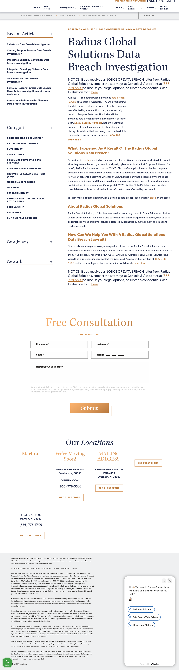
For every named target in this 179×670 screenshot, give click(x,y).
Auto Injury (15, 149)
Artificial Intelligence (22, 144)
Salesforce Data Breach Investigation (28, 44)
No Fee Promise (164, 8)
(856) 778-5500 (30, 525)
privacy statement (68, 656)
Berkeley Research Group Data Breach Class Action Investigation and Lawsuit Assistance (29, 91)
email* (40, 355)
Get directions (30, 536)
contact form (139, 263)
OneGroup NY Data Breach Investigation (22, 80)
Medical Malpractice (21, 182)
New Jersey (47, 8)
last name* (103, 344)
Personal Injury (18, 193)
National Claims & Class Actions (91, 8)
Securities (14, 213)
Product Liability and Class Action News (26, 200)
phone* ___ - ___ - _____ (110, 355)
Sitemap (74, 568)
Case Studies (15, 155)
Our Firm (13, 188)
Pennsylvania (67, 8)
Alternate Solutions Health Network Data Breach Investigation (27, 102)
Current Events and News (24, 169)
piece (153, 198)
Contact (150, 8)
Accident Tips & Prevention (25, 138)
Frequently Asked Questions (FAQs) (26, 175)
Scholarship (15, 207)
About (119, 8)
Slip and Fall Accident (22, 218)
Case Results (131, 8)
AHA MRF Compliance (19, 664)
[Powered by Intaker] (155, 664)
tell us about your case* (49, 367)
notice (88, 160)
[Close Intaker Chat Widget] (170, 580)
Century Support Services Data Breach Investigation (29, 52)
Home (36, 8)
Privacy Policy (65, 568)
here (94, 92)
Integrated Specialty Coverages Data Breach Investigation (28, 62)
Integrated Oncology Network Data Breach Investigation (27, 71)
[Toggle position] (164, 580)
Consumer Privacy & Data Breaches (131, 29)
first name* (42, 344)
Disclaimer (56, 568)
